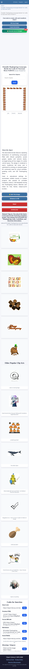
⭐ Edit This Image (14, 194)
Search (14, 82)
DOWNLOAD (14, 209)
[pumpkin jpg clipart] (14, 427)
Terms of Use (10, 659)
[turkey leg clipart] (14, 532)
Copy (24, 607)
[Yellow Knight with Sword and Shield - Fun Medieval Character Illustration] (14, 478)
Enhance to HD (14, 198)
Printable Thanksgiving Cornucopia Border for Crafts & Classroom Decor (14, 8)
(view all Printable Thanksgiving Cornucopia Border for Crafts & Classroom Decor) (14, 223)
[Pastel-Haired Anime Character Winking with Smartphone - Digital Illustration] (14, 401)
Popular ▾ (21, 2)
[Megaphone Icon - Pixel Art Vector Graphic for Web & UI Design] (14, 505)
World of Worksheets (14, 662)
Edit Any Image (14, 23)
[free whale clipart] (14, 453)
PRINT (14, 204)
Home (2, 5)
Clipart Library (10, 657)
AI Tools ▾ (15, 2)
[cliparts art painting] (14, 584)
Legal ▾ (26, 2)
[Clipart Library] (1, 2)
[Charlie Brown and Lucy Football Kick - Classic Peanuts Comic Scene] (14, 557)
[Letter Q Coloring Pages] (14, 375)
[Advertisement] (14, 49)
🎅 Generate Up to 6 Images (17, 30)
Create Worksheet (14, 27)
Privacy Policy (19, 659)
